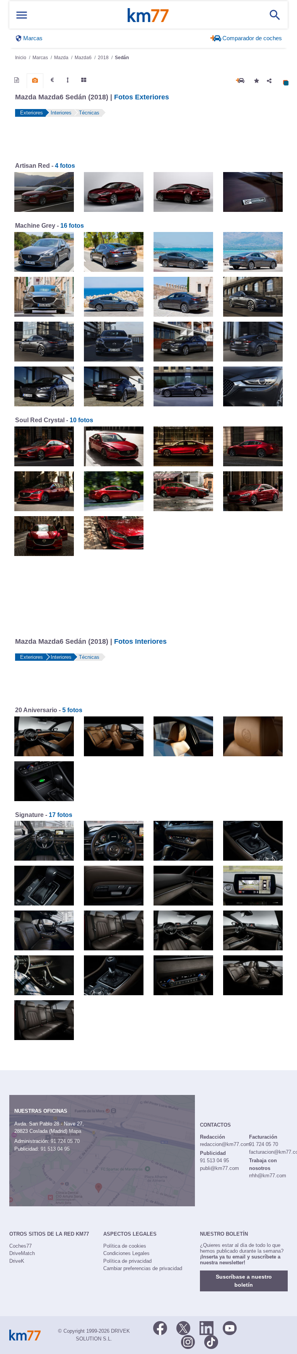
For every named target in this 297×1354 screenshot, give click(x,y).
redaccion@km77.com (225, 1144)
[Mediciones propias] (68, 80)
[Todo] (83, 80)
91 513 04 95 (55, 1149)
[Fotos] (35, 80)
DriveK (16, 1261)
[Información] (16, 80)
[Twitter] (183, 1327)
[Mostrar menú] (21, 15)
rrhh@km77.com (267, 1175)
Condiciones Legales (126, 1253)
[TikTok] (211, 1341)
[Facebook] (160, 1327)
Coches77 (20, 1246)
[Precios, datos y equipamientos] (52, 80)
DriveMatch (22, 1253)
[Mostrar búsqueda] (275, 15)
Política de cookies (124, 1246)
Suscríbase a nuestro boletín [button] (244, 1281)
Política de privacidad (127, 1261)
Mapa (75, 1131)
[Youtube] (230, 1327)
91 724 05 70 (65, 1141)
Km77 (148, 15)
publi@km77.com (219, 1168)
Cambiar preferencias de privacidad (142, 1268)
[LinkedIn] (206, 1327)
